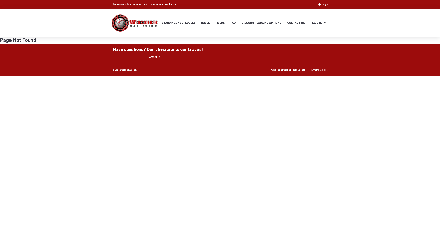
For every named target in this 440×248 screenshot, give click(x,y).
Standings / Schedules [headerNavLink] (179, 22)
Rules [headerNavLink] (205, 22)
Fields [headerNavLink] (220, 22)
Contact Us (154, 57)
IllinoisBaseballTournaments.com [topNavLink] (129, 4)
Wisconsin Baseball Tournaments (288, 70)
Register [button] (317, 22)
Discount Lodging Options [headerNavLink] (261, 22)
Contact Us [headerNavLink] (296, 22)
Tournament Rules (318, 70)
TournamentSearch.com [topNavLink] (163, 4)
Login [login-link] (325, 4)
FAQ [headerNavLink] (233, 22)
